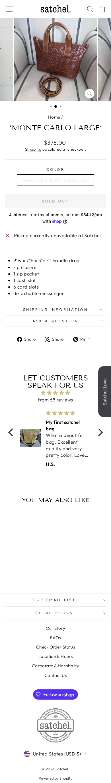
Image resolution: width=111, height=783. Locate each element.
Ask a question (55, 321)
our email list (54, 599)
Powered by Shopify (55, 778)
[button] (12, 432)
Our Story (55, 628)
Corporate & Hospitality (55, 665)
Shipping (33, 149)
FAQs (55, 637)
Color (55, 169)
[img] (56, 392)
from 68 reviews (55, 400)
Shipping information (55, 309)
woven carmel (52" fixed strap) (55, 180)
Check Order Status (55, 647)
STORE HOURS (54, 613)
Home (54, 117)
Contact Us (55, 675)
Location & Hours (55, 656)
